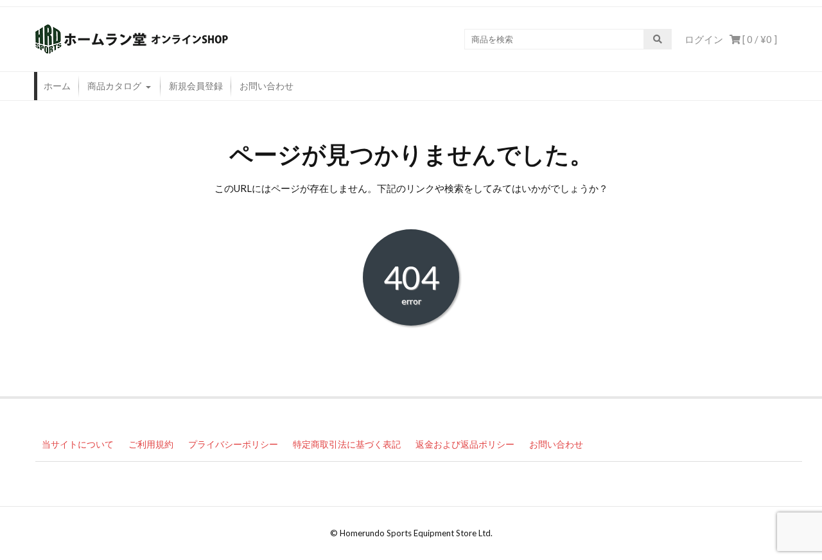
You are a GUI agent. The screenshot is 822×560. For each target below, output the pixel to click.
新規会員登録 (196, 85)
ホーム (57, 85)
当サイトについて (78, 444)
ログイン (704, 39)
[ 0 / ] (758, 39)
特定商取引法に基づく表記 (347, 444)
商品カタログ (114, 85)
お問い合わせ (266, 85)
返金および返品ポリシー (464, 444)
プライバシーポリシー (233, 444)
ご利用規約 (150, 444)
